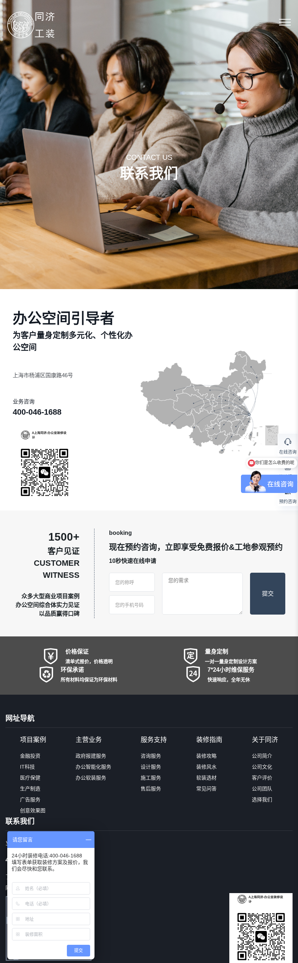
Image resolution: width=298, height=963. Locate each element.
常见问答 (206, 789)
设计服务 (151, 767)
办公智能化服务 (93, 767)
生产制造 (30, 789)
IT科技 (27, 767)
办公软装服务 (91, 778)
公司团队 (262, 789)
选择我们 (262, 799)
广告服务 (30, 799)
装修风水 (206, 767)
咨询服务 (151, 756)
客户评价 (262, 778)
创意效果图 (32, 810)
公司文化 (262, 767)
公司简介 (262, 756)
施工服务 (151, 778)
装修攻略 (206, 756)
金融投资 (30, 756)
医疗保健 (30, 778)
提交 (268, 594)
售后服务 (151, 789)
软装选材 (206, 778)
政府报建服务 (91, 756)
